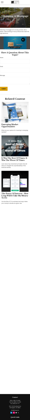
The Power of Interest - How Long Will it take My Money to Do (14, 195)
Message (2, 75)
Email (1, 66)
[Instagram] (14, 413)
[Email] (16, 413)
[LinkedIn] (11, 413)
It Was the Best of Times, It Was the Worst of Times (14, 159)
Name (1, 57)
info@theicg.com (15, 410)
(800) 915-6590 (17, 402)
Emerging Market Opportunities (9, 125)
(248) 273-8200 (16, 400)
